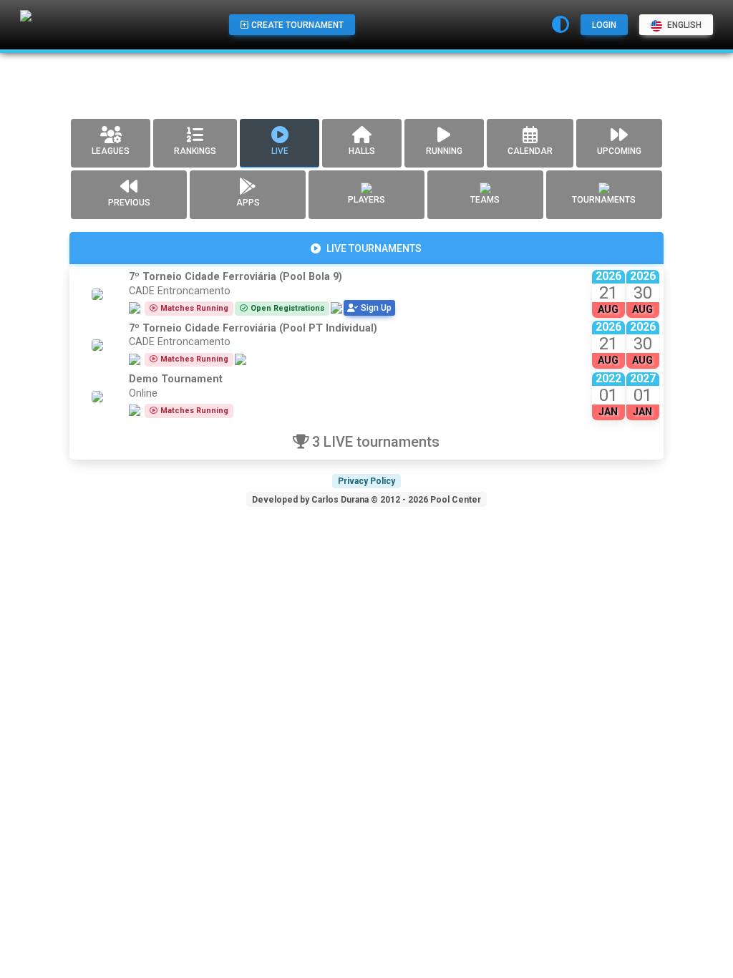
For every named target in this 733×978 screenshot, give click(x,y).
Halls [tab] (362, 151)
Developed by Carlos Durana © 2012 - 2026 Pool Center (366, 500)
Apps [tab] (248, 203)
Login (604, 25)
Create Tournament (297, 25)
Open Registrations (287, 308)
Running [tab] (444, 151)
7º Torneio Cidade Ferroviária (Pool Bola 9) (235, 277)
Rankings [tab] (195, 151)
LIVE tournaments (374, 248)
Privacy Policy (366, 481)
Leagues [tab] (111, 151)
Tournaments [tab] (604, 200)
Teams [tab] (485, 200)
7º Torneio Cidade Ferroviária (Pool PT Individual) (253, 328)
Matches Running (194, 308)
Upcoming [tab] (619, 151)
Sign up (376, 308)
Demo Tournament (176, 379)
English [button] (683, 25)
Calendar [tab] (530, 151)
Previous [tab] (129, 203)
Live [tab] (279, 151)
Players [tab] (366, 200)
